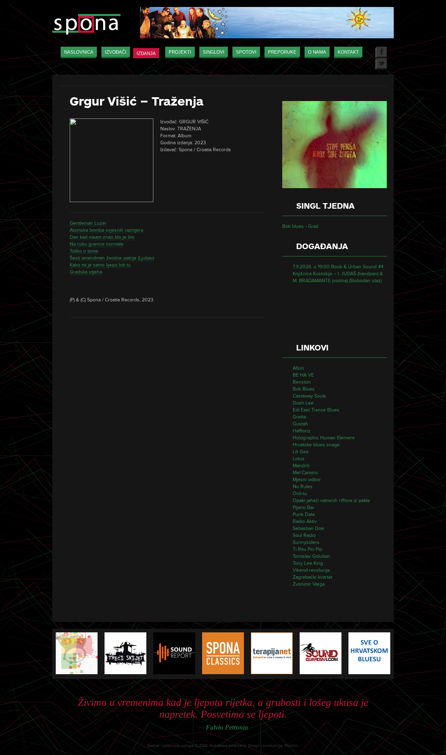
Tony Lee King (308, 563)
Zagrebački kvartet (312, 577)
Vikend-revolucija (311, 570)
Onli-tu (300, 493)
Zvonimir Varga (309, 584)
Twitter (381, 64)
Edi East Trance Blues (316, 410)
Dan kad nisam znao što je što (102, 237)
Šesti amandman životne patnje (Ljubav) (112, 258)
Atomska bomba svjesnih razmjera (106, 230)
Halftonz (301, 430)
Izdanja (146, 53)
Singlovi (213, 52)
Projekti (180, 52)
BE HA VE (303, 375)
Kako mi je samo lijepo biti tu (100, 265)
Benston (302, 382)
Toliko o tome (84, 251)
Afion (298, 368)
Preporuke (282, 52)
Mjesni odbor (307, 479)
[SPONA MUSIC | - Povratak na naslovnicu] (86, 25)
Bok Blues (304, 389)
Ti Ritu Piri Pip (307, 549)
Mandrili (301, 465)
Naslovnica (78, 52)
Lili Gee (301, 451)
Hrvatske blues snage (316, 444)
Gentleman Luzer (88, 223)
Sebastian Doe (308, 528)
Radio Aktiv (305, 521)
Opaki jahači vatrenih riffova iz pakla (331, 500)
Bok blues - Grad (300, 226)
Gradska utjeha (86, 272)
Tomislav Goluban (311, 556)
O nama (317, 52)
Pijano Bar (303, 507)
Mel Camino (305, 472)
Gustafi (300, 423)
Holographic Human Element (323, 437)
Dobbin (291, 746)
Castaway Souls (309, 396)
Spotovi (246, 52)
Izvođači (115, 52)
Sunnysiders (306, 542)
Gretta (299, 416)
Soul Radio (304, 535)
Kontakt (348, 52)
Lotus (299, 458)
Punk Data (304, 514)
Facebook (381, 52)
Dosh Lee (303, 403)
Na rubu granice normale (96, 244)
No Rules (303, 486)
